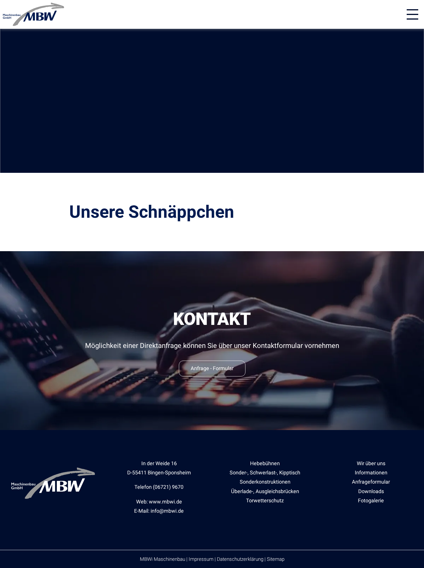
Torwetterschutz (265, 500)
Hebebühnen (265, 463)
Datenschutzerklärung (240, 559)
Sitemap (275, 559)
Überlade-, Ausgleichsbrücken (265, 491)
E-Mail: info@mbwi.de (159, 511)
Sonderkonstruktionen (265, 482)
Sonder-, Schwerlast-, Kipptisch (265, 472)
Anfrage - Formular (212, 368)
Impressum (201, 559)
